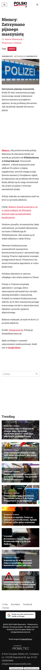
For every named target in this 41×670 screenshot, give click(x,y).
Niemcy (12, 49)
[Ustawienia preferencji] (39, 502)
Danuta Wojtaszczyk (13, 39)
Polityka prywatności (16, 668)
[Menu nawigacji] (4, 5)
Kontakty (15, 604)
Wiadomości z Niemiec (12, 43)
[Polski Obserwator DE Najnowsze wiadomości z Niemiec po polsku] (20, 5)
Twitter (5, 607)
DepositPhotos (26, 639)
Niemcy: (6, 150)
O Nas (5, 604)
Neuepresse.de (16, 330)
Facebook (27, 604)
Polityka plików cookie (31, 668)
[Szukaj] (37, 4)
